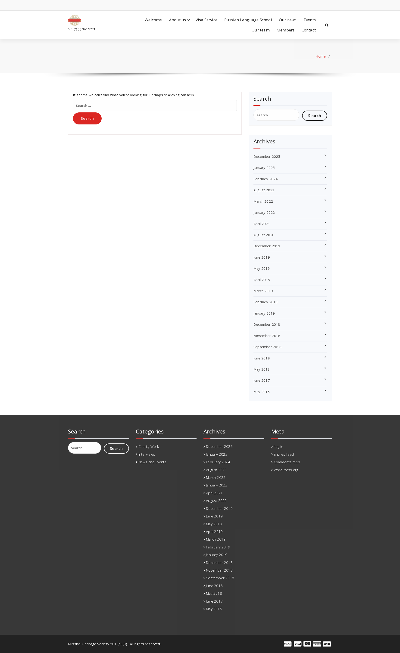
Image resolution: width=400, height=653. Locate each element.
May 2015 (261, 391)
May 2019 (261, 268)
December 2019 (266, 246)
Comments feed (287, 462)
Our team (261, 30)
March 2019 (263, 290)
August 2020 (263, 234)
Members (285, 30)
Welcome (153, 19)
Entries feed (284, 454)
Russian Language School (248, 19)
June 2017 (261, 380)
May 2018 (261, 369)
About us (177, 19)
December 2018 (266, 324)
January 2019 (264, 313)
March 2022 (263, 201)
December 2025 (266, 156)
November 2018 (267, 335)
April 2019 (261, 279)
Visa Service (206, 19)
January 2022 (264, 212)
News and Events (152, 462)
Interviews (146, 454)
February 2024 (265, 178)
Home (321, 56)
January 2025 (264, 167)
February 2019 (265, 302)
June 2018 (261, 358)
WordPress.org (286, 469)
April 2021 (261, 223)
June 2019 (261, 257)
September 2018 (267, 346)
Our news (288, 19)
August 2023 (263, 190)
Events (310, 19)
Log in (278, 446)
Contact (309, 30)
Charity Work (148, 446)
